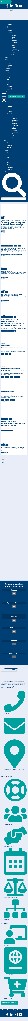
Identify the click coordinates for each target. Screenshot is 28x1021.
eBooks (5, 138)
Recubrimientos (16, 50)
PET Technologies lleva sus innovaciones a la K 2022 (13, 447)
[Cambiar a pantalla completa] (4, 1018)
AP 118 (2, 345)
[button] (3, 97)
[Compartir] (6, 1018)
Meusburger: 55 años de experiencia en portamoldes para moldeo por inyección (13, 423)
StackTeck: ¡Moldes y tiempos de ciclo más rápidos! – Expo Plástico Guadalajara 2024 (13, 249)
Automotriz (15, 40)
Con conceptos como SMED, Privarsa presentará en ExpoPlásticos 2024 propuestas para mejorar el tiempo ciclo (12, 322)
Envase (14, 35)
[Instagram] (16, 6)
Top (6, 268)
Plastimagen (10, 88)
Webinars (9, 147)
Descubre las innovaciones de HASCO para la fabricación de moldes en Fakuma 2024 (11, 295)
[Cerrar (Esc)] (9, 1018)
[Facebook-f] (7, 6)
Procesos (9, 30)
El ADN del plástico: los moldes (8, 394)
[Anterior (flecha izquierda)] (1, 1020)
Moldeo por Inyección (4, 418)
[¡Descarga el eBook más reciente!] (2, 468)
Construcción (15, 39)
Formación (6, 149)
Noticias (7, 27)
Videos (6, 59)
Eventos (7, 70)
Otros (13, 52)
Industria (14, 49)
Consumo (14, 37)
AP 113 (2, 368)
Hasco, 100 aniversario (6, 271)
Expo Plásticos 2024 (10, 245)
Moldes (14, 368)
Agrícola (14, 45)
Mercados (12, 33)
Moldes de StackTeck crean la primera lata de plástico (13, 370)
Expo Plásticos (3, 245)
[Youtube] (20, 6)
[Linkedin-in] (11, 6)
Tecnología (9, 32)
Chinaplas (9, 89)
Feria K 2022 (6, 368)
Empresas (5, 345)
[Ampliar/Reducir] (1, 1018)
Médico (14, 47)
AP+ (6, 22)
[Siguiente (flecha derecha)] (4, 1020)
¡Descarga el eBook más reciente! (9, 470)
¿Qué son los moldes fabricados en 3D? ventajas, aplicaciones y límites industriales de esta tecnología (13, 223)
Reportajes (9, 65)
